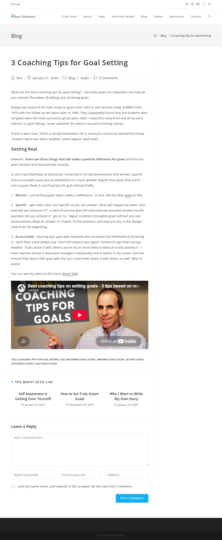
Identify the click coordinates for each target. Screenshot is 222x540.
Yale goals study (46, 363)
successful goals (22, 363)
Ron (20, 78)
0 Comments (108, 78)
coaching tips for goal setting (38, 359)
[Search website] (209, 16)
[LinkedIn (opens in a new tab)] (192, 4)
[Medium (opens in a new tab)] (209, 4)
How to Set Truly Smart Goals (79, 396)
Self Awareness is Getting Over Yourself (33, 396)
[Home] (155, 36)
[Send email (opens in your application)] (204, 4)
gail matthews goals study (78, 359)
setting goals (135, 359)
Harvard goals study (111, 359)
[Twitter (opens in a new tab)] (187, 4)
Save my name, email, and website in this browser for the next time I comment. (75, 486)
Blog (72, 78)
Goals (84, 78)
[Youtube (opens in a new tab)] (198, 4)
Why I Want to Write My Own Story (126, 396)
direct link (69, 274)
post (128, 195)
